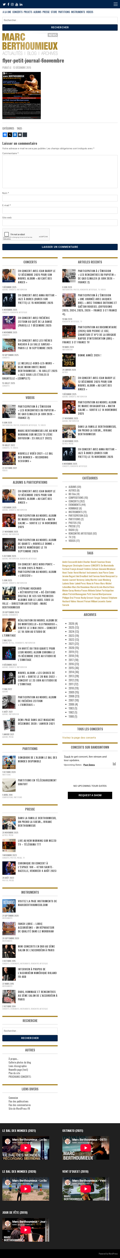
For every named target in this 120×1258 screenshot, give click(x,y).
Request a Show (90, 795)
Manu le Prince (93, 583)
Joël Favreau (94, 576)
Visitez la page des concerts (79, 737)
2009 (71, 692)
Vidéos (73, 601)
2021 (71, 644)
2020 (71, 648)
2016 (71, 664)
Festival (65, 569)
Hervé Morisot (80, 572)
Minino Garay (68, 590)
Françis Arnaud (76, 569)
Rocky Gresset (87, 597)
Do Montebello (107, 565)
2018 (71, 656)
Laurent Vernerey (76, 579)
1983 (71, 708)
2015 (71, 668)
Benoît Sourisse (98, 561)
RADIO (72, 530)
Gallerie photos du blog (20, 1062)
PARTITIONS (64, 12)
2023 (71, 636)
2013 (71, 676)
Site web (7, 217)
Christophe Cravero (81, 565)
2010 (71, 688)
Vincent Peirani (83, 601)
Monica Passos (81, 590)
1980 (71, 716)
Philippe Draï (68, 597)
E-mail (6, 205)
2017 (71, 660)
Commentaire (10, 153)
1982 (71, 712)
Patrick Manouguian (77, 594)
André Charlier (84, 561)
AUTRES (5, 835)
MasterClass (108, 587)
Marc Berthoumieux (81, 587)
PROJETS (28, 12)
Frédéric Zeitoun (91, 569)
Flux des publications (18, 1101)
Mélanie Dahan (94, 590)
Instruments (92, 572)
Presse (77, 597)
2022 (71, 639)
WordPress (113, 1253)
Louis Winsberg (104, 579)
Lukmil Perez (80, 583)
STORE (54, 12)
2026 (71, 623)
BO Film (11, 643)
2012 (71, 680)
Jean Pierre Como (106, 572)
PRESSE (46, 12)
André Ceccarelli (69, 561)
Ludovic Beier (68, 583)
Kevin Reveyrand (107, 576)
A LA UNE (7, 12)
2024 (71, 631)
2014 (71, 672)
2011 (71, 684)
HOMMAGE (73, 508)
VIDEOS (89, 12)
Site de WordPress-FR (19, 1108)
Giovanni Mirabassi (107, 569)
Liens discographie (18, 1066)
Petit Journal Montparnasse (99, 594)
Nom (5, 193)
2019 (71, 652)
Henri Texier (67, 572)
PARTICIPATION (22, 289)
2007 (71, 700)
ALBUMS (37, 12)
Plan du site (14, 1073)
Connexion (13, 1098)
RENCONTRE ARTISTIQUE (18, 312)
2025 (71, 627)
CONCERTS (17, 12)
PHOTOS (16, 425)
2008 (71, 696)
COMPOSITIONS (7, 797)
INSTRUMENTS (78, 12)
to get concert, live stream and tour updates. (85, 758)
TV (39, 425)
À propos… (13, 1059)
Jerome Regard (68, 576)
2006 (71, 704)
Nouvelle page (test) (18, 1069)
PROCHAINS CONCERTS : (20, 1077)
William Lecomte (98, 601)
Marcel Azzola (96, 587)
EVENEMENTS (13, 615)
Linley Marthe (91, 579)
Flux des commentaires (20, 1105)
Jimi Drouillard (82, 576)
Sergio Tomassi (101, 597)
